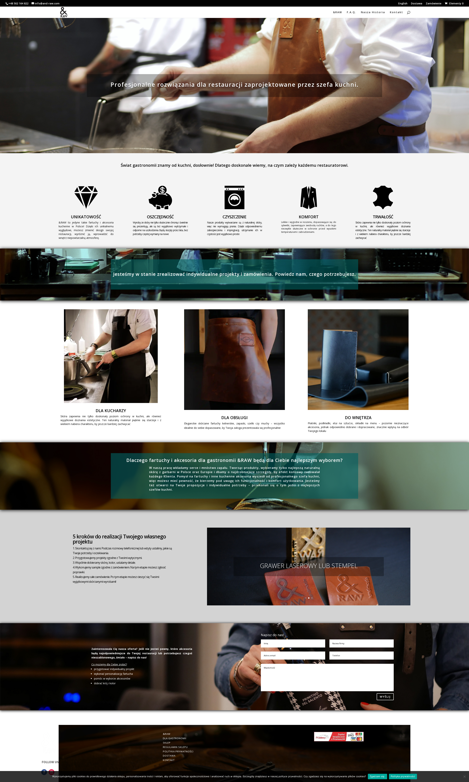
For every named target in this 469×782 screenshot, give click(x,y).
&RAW (337, 12)
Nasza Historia (373, 12)
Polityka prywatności (403, 776)
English (402, 3)
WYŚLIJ (385, 696)
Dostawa (416, 3)
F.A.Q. (351, 12)
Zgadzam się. (377, 776)
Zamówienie (433, 3)
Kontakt (396, 12)
